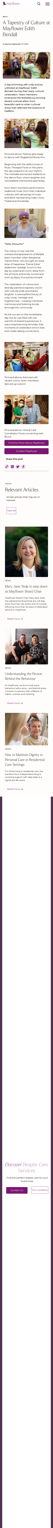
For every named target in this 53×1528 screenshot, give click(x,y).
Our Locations (40, 1190)
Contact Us (17, 1190)
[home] (11, 4)
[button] (47, 4)
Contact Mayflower (26, 451)
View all (11, 510)
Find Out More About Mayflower (26, 442)
